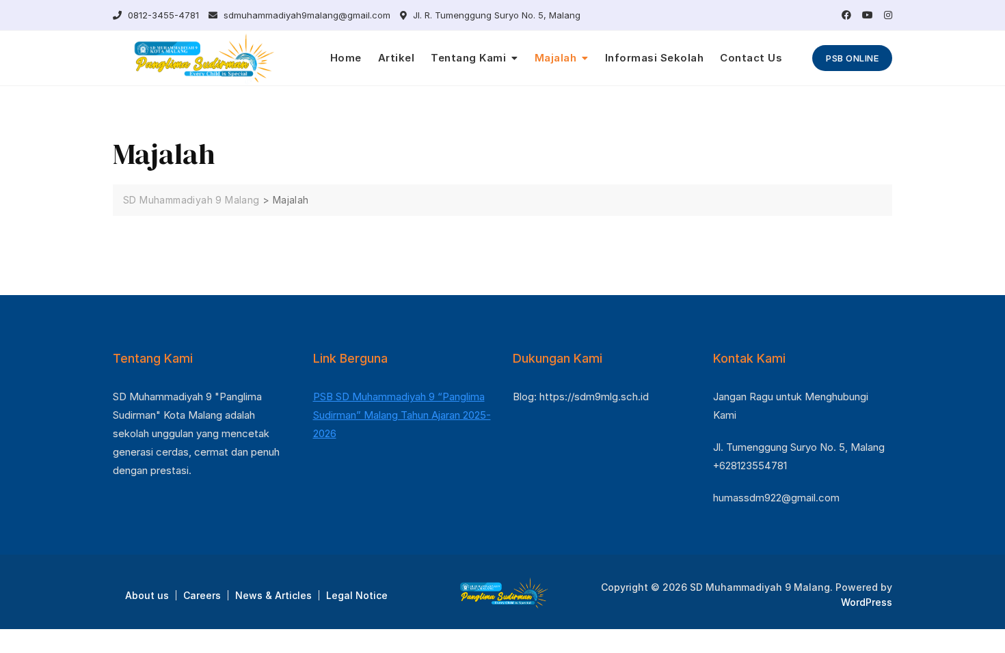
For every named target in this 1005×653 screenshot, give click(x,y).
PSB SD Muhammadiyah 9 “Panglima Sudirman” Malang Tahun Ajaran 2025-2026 (402, 415)
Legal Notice (357, 595)
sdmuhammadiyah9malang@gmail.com (305, 15)
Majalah (556, 57)
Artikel (396, 57)
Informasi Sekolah (654, 57)
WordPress (866, 602)
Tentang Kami (468, 57)
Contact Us (751, 57)
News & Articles (273, 595)
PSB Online (852, 58)
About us (147, 595)
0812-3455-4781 (162, 15)
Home (346, 57)
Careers (202, 595)
